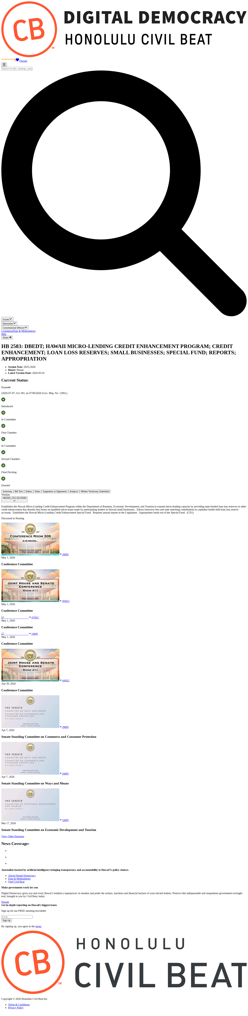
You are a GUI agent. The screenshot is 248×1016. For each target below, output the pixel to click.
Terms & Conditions (19, 1004)
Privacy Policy (16, 1007)
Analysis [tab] (74, 491)
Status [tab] (28, 491)
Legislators (7, 331)
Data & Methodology (24, 331)
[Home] (124, 56)
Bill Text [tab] (19, 491)
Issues (6, 319)
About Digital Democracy (22, 875)
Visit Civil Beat (16, 881)
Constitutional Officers (13, 328)
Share (6, 337)
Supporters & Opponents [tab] (55, 491)
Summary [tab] (7, 491)
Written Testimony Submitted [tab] (95, 491)
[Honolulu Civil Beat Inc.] (124, 993)
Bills (3, 334)
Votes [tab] (37, 491)
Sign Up (6, 920)
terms (38, 926)
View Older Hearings (12, 836)
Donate (23, 60)
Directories (8, 323)
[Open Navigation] (4, 65)
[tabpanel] (124, 503)
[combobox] (17, 68)
